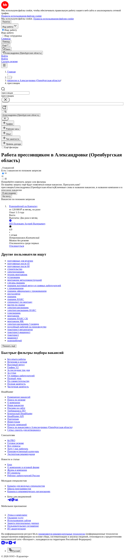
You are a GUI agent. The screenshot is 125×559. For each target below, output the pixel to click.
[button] (4, 56)
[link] (6, 49)
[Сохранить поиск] (4, 107)
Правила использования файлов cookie (53, 18)
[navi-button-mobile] (4, 65)
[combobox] (15, 93)
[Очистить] (5, 99)
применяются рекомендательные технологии (61, 534)
